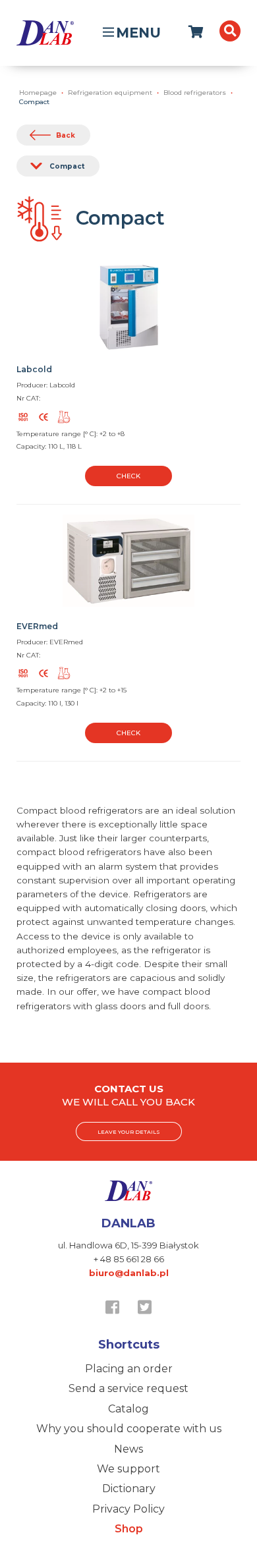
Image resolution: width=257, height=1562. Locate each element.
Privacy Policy (128, 1509)
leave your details (129, 1132)
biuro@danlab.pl (129, 1273)
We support (128, 1469)
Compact (66, 166)
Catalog (128, 1409)
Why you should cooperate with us (128, 1428)
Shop (129, 1528)
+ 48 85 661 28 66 (129, 1259)
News (128, 1449)
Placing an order (129, 1368)
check (128, 476)
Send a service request (128, 1388)
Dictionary (129, 1488)
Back (65, 135)
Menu (138, 33)
